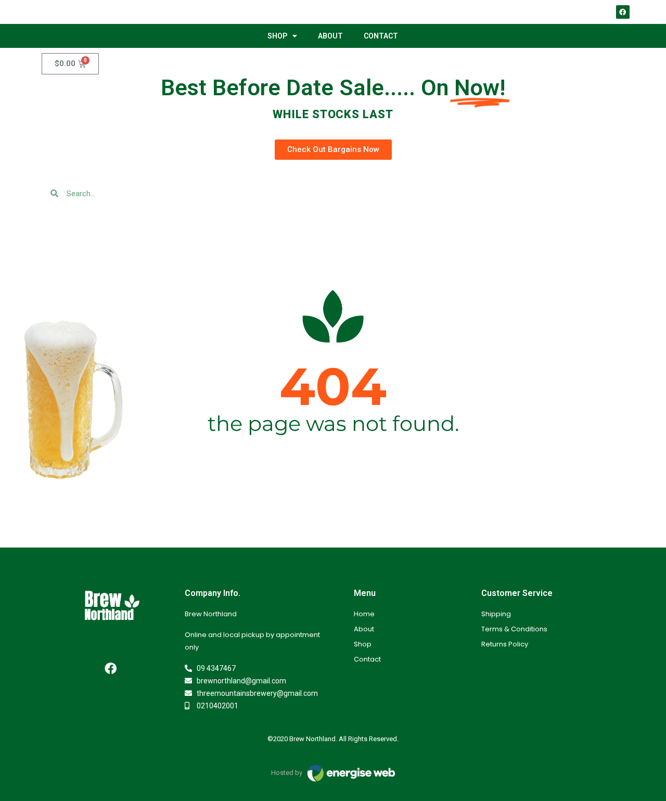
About (330, 36)
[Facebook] (623, 12)
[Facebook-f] (111, 669)
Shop (277, 36)
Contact (381, 36)
